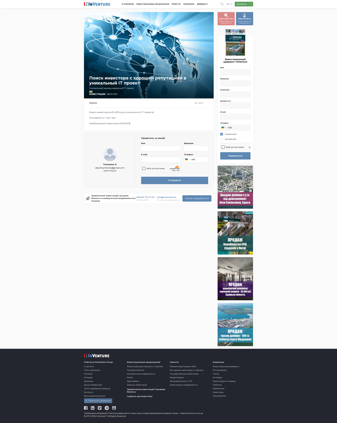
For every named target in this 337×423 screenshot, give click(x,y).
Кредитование (177, 377)
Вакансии (88, 381)
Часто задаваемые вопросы (97, 388)
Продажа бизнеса (135, 370)
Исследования (220, 370)
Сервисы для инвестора (139, 396)
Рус (228, 4)
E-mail (144, 154)
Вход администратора (94, 396)
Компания (224, 90)
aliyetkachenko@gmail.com (110, 168)
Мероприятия (219, 396)
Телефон (188, 154)
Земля (130, 377)
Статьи (216, 374)
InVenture (98, 362)
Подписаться (235, 156)
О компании (128, 4)
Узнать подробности (197, 198)
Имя (143, 143)
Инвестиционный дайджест (226, 366)
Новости (176, 4)
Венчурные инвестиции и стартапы (186, 370)
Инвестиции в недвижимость (184, 385)
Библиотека (218, 388)
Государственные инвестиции (184, 374)
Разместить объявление (99, 400)
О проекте (89, 366)
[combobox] (187, 159)
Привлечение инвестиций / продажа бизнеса (146, 390)
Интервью (217, 377)
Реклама (88, 374)
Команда (88, 377)
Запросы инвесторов (137, 385)
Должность (225, 101)
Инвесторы (218, 392)
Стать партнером (92, 370)
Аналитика (188, 4)
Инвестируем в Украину (224, 381)
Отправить (174, 180)
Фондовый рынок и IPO (181, 381)
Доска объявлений (93, 385)
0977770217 (109, 171)
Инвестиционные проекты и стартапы (145, 366)
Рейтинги (217, 385)
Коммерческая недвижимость (141, 374)
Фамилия (188, 143)
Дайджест (202, 4)
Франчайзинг (133, 381)
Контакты (88, 392)
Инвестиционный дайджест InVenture (235, 60)
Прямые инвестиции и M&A (183, 366)
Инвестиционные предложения (153, 4)
